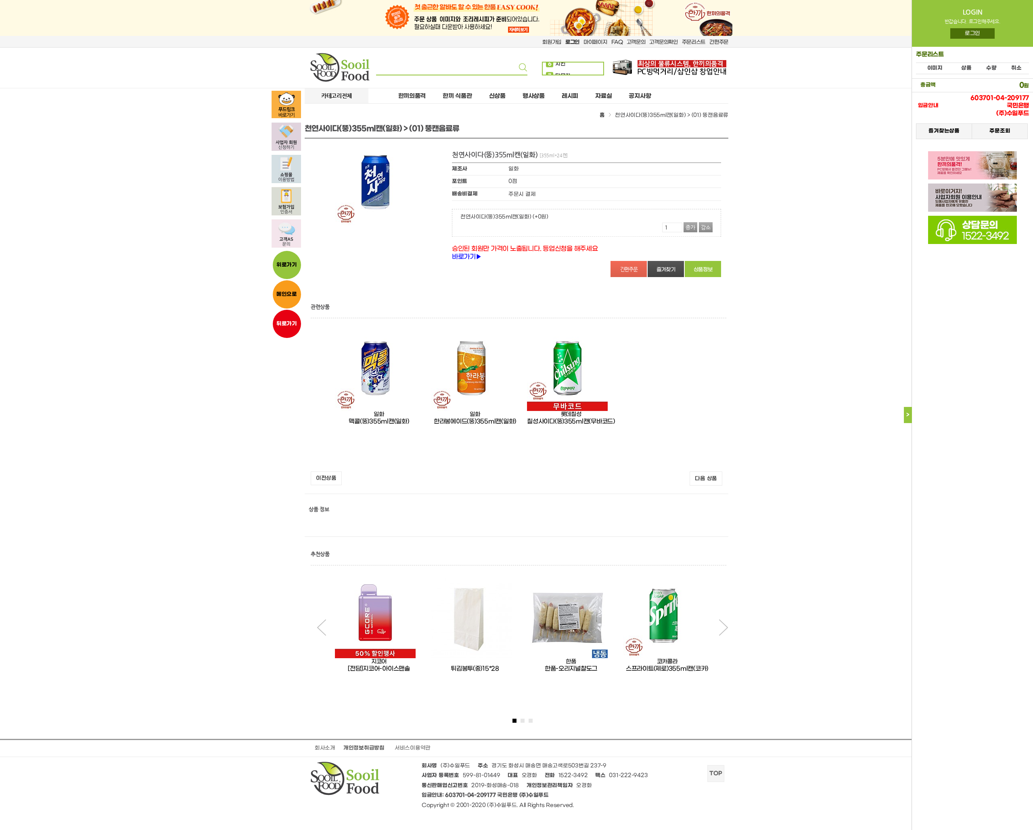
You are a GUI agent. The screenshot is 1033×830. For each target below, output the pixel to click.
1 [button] (514, 721)
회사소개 (325, 748)
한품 (571, 661)
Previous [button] (321, 627)
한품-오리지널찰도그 (571, 668)
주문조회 (999, 131)
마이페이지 (595, 42)
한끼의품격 (412, 96)
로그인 (972, 33)
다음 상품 (706, 478)
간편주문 (718, 42)
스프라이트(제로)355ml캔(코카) (667, 668)
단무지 (559, 69)
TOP (715, 773)
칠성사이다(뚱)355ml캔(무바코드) (571, 421)
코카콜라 (667, 661)
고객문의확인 (663, 42)
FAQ (617, 42)
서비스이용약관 (413, 748)
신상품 (497, 96)
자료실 (603, 96)
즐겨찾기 (666, 270)
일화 (379, 414)
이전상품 (326, 478)
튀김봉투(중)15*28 (475, 668)
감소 (706, 227)
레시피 (570, 96)
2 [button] (523, 721)
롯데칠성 (571, 414)
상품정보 (703, 270)
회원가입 (551, 42)
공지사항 (640, 96)
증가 (690, 227)
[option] (379, 398)
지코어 (379, 661)
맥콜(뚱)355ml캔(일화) (379, 421)
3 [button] (531, 721)
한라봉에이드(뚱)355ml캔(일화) (475, 421)
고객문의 (636, 42)
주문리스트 (694, 42)
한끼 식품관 (457, 96)
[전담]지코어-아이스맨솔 (379, 668)
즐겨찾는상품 (943, 131)
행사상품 (534, 96)
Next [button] (723, 627)
